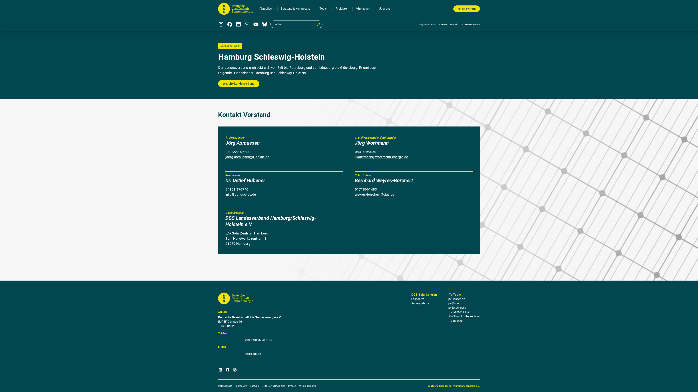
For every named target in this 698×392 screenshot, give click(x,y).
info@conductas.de (240, 194)
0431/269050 (365, 152)
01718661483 (366, 189)
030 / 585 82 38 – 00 (258, 340)
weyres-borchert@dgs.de (374, 194)
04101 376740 (236, 189)
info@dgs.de (253, 354)
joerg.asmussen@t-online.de (247, 157)
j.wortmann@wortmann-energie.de (381, 157)
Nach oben (684, 384)
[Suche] (318, 24)
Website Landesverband (238, 83)
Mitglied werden (467, 8)
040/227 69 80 (237, 152)
